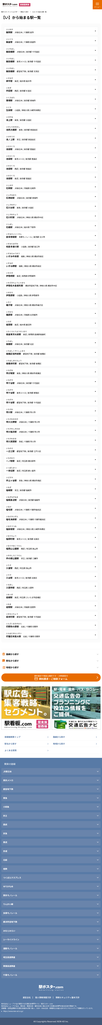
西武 (5, 824)
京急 (5, 833)
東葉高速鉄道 (9, 966)
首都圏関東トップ (12, 737)
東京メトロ (8, 780)
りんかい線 (8, 904)
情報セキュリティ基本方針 (67, 997)
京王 (5, 816)
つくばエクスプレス (12, 877)
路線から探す (59, 737)
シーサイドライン (11, 939)
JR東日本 (7, 771)
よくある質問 (10, 750)
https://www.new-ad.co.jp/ (13, 1011)
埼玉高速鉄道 (9, 957)
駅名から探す (25, 12)
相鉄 (5, 869)
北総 (5, 860)
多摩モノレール (10, 913)
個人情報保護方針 (43, 997)
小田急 (6, 807)
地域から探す (59, 744)
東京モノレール (10, 895)
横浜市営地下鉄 (10, 922)
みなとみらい (9, 931)
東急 (5, 798)
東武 (5, 842)
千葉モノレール (10, 975)
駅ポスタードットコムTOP (9, 12)
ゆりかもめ (8, 886)
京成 (5, 851)
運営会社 (27, 997)
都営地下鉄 (8, 789)
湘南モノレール (10, 948)
